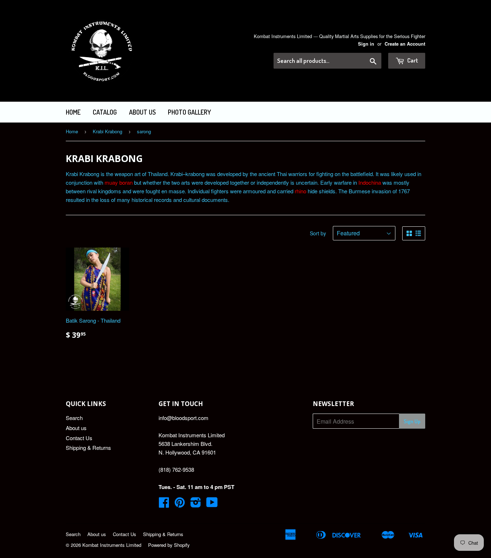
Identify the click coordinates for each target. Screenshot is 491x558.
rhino (300, 191)
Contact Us (79, 438)
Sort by (318, 233)
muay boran (119, 182)
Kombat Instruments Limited (111, 544)
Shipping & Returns (88, 447)
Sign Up (412, 421)
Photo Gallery (189, 112)
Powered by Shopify (169, 544)
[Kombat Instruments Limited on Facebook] (164, 504)
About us (142, 112)
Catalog (105, 112)
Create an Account (405, 44)
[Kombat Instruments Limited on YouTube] (212, 504)
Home (73, 112)
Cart (412, 60)
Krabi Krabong (107, 131)
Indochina (369, 182)
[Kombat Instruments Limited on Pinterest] (179, 504)
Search (74, 417)
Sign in (366, 44)
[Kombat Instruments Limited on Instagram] (195, 504)
